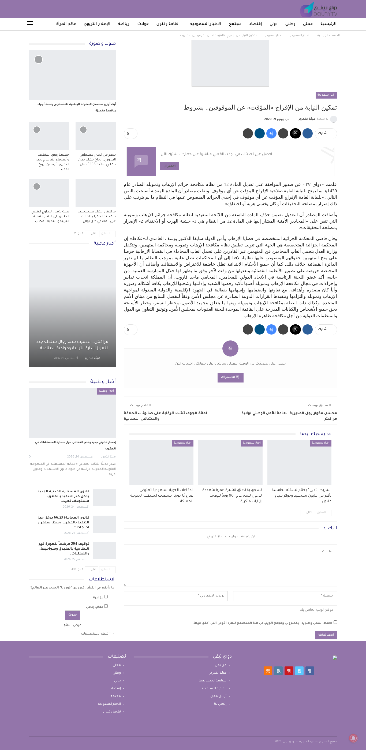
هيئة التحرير (218, 673)
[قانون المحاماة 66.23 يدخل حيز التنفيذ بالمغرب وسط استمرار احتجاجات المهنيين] (104, 524)
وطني (290, 24)
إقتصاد (255, 24)
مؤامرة (98, 598)
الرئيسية (328, 24)
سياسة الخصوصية (212, 681)
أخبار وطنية (106, 391)
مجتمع (235, 24)
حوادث (143, 24)
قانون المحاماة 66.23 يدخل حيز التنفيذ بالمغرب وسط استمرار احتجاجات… (63, 523)
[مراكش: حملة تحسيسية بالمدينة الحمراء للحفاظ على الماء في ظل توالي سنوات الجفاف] (96, 193)
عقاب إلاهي (94, 607)
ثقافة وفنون (167, 24)
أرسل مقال (218, 696)
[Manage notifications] (353, 738)
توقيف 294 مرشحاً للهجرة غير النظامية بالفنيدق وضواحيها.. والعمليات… (64, 549)
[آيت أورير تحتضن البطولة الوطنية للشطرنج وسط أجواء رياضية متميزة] (72, 75)
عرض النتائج (72, 625)
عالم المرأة (66, 24)
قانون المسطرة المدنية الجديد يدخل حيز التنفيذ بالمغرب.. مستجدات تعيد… (63, 496)
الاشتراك (169, 166)
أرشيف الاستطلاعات (95, 634)
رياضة (123, 24)
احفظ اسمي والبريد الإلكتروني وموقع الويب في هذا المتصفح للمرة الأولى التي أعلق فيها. (262, 623)
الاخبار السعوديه (205, 24)
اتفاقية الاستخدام (214, 689)
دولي (274, 24)
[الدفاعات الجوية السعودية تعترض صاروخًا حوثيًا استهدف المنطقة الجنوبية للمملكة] (161, 462)
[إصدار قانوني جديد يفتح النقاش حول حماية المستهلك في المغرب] (72, 413)
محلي (308, 24)
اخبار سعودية (326, 95)
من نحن (220, 665)
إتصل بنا (220, 704)
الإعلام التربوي (97, 24)
